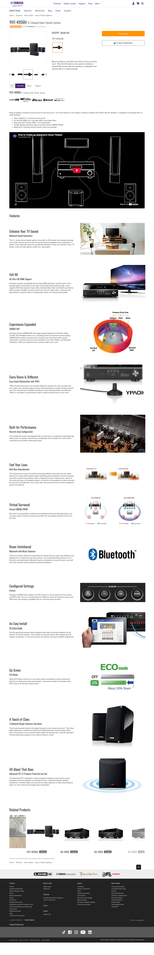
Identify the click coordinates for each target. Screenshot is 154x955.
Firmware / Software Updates (86, 902)
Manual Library (82, 900)
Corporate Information (118, 886)
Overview (20, 86)
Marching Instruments (16, 902)
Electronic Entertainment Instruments (20, 907)
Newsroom (46, 889)
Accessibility (45, 940)
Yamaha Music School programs (53, 898)
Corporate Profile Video (118, 889)
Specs (29, 86)
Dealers (45, 911)
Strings (11, 898)
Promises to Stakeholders (119, 895)
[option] (28, 50)
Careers (113, 891)
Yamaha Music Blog (117, 904)
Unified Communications (16, 915)
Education (46, 894)
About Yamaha (115, 883)
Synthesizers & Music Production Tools (21, 904)
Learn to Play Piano (49, 900)
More (97, 3)
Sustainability (115, 902)
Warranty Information (83, 893)
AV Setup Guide (15, 628)
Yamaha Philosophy (117, 893)
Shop (90, 3)
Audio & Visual (14, 10)
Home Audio (13, 909)
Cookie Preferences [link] (16, 924)
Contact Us (80, 886)
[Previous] (17, 834)
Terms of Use (23, 940)
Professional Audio (15, 911)
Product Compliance (83, 889)
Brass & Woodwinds (15, 895)
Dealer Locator (70, 3)
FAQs (79, 891)
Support (82, 3)
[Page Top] (138, 867)
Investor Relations (116, 900)
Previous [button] (10, 74)
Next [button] (46, 74)
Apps (11, 913)
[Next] (136, 834)
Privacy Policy (35, 940)
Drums (11, 893)
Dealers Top (47, 914)
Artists (45, 905)
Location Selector (16, 920)
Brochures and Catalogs (84, 898)
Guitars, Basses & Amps (16, 891)
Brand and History (116, 898)
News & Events (47, 883)
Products (57, 3)
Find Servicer (81, 895)
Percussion (12, 900)
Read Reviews (41, 26)
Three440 (114, 907)
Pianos (11, 886)
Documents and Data (83, 904)
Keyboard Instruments (16, 889)
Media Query (47, 886)
